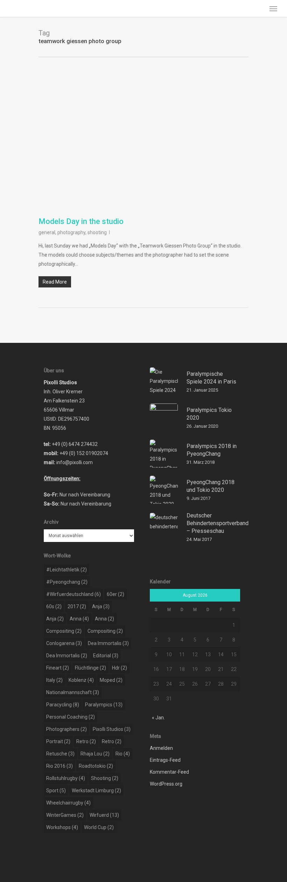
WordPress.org (166, 784)
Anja (101, 606)
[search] (259, 8)
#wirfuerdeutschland (73, 594)
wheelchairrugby (68, 803)
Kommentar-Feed (169, 772)
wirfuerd (104, 815)
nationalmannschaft (72, 692)
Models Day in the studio (81, 221)
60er (115, 594)
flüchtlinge (90, 668)
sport (56, 790)
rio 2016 (59, 766)
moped (111, 680)
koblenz (81, 680)
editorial (105, 655)
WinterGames (65, 815)
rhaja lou (95, 754)
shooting (97, 232)
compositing (64, 631)
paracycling (62, 704)
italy (54, 680)
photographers (66, 729)
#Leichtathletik (66, 569)
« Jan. (158, 717)
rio (122, 754)
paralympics (103, 704)
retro (86, 741)
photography (71, 232)
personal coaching (70, 717)
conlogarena (64, 643)
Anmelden (161, 748)
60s (54, 606)
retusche (60, 754)
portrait (58, 741)
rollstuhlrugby (65, 778)
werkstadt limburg (96, 790)
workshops (62, 827)
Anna (79, 619)
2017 (77, 606)
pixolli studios (112, 729)
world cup (99, 827)
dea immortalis (108, 643)
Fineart (57, 668)
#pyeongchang (67, 582)
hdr (119, 668)
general (46, 232)
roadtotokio (96, 766)
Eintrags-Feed (165, 760)
